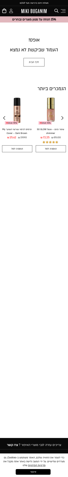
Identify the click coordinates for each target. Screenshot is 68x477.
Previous (62, 118)
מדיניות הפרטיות (37, 465)
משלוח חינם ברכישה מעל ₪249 (34, 3)
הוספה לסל (51, 148)
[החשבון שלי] (11, 11)
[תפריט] (63, 11)
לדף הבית (34, 62)
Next (4, 118)
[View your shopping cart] (4, 11)
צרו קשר (12, 445)
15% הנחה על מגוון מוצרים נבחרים (34, 19)
